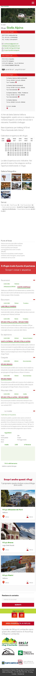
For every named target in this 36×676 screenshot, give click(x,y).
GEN (3, 138)
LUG (3, 140)
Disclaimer (20, 674)
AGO (8, 140)
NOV (25, 140)
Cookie (14, 674)
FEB (8, 138)
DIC (32, 140)
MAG (25, 138)
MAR (14, 138)
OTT (20, 140)
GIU (32, 138)
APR (20, 138)
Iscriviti (18, 605)
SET (14, 140)
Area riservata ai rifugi (18, 623)
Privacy (30, 672)
